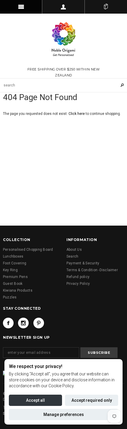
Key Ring (10, 270)
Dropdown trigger (63, 7)
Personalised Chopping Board (28, 250)
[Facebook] (8, 323)
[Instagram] (23, 323)
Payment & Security (82, 263)
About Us (74, 250)
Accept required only (91, 400)
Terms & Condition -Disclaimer (92, 270)
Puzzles (10, 297)
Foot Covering (14, 263)
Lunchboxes (13, 256)
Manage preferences (63, 414)
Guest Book (12, 284)
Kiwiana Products (17, 290)
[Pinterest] (38, 323)
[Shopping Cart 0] (106, 7)
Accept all (35, 400)
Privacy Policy (78, 284)
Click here (77, 114)
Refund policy (77, 277)
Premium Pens (15, 277)
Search (72, 256)
